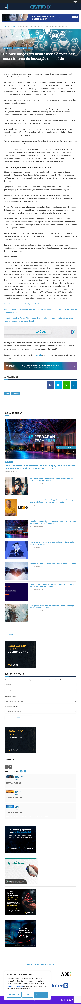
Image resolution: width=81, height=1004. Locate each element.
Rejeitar (28, 994)
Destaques (7, 48)
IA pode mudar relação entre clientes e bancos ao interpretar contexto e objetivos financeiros (53, 522)
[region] (27, 985)
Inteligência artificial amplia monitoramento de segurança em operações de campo (52, 607)
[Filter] (10, 767)
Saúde (24, 48)
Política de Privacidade (15, 986)
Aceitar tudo (40, 994)
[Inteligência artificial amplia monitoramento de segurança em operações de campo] (16, 613)
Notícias (17, 48)
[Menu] (6, 6)
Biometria (9, 461)
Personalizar (14, 994)
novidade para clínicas (52, 304)
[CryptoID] (40, 6)
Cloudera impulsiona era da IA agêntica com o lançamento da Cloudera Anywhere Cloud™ (52, 585)
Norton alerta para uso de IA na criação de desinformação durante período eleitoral (52, 543)
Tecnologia (15, 394)
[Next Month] (25, 771)
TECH (30, 48)
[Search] (75, 6)
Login (75, 2)
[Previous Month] (21, 771)
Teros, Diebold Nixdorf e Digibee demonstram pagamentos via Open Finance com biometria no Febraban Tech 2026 (40, 467)
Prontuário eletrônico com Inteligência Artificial (23, 304)
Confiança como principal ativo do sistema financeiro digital (53, 563)
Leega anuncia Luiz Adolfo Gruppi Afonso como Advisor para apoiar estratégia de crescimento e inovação (53, 501)
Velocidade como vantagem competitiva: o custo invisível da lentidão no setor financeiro (52, 480)
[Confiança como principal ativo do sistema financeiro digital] (16, 571)
